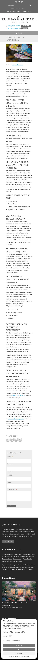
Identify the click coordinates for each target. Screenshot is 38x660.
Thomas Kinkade (28, 556)
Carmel (25, 28)
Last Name (10, 472)
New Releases (15, 8)
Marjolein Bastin (7, 559)
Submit (11, 506)
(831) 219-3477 (14, 26)
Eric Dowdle (28, 559)
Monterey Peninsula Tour (15, 603)
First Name (10, 464)
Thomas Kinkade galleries (16, 419)
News (10, 605)
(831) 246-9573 (14, 28)
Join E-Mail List (27, 11)
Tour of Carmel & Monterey (14, 11)
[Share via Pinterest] (16, 441)
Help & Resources (17, 65)
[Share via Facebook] (8, 441)
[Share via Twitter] (12, 441)
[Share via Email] (20, 441)
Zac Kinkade (17, 559)
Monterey (26, 26)
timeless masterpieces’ (18, 395)
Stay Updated (8, 541)
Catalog (23, 8)
